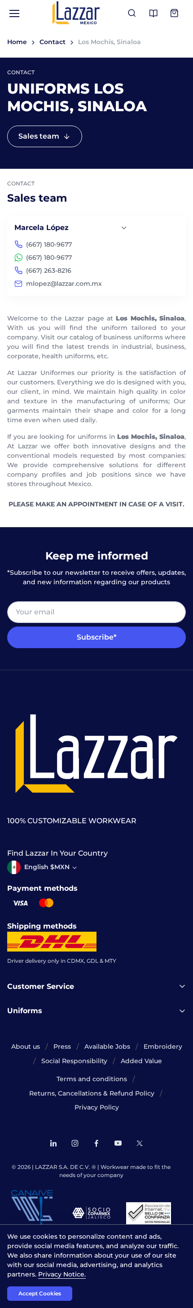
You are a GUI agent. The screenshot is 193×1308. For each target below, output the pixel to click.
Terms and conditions (92, 1079)
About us (25, 1046)
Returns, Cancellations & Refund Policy (91, 1093)
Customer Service (40, 986)
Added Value (141, 1061)
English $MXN (47, 867)
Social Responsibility (74, 1061)
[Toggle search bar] (132, 13)
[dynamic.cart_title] (175, 13)
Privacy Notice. (62, 1274)
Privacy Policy (97, 1107)
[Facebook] (96, 1143)
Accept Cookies (39, 1293)
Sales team (38, 136)
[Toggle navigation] (14, 13)
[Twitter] (140, 1143)
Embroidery (163, 1046)
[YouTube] (118, 1143)
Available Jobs (107, 1046)
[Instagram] (75, 1143)
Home (17, 42)
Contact (52, 42)
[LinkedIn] (53, 1143)
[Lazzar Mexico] (76, 13)
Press (62, 1046)
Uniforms (24, 1010)
